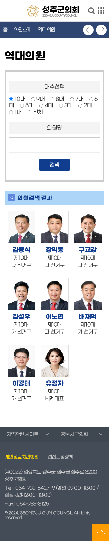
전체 (38, 112)
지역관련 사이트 (22, 434)
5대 (29, 105)
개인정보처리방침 (21, 457)
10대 (20, 99)
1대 (18, 112)
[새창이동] (21, 227)
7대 (79, 99)
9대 (40, 99)
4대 (49, 105)
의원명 (54, 128)
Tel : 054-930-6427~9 (30, 488)
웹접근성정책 (60, 457)
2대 (88, 105)
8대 (60, 99)
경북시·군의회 (74, 434)
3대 (68, 105)
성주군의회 (60, 11)
